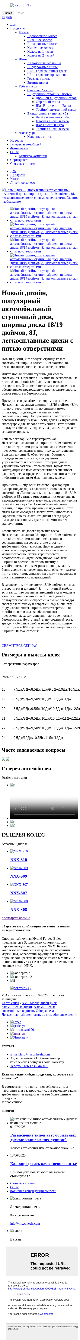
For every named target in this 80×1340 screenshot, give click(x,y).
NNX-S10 (18, 859)
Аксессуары (27, 133)
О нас (14, 152)
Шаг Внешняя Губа (50, 125)
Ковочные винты (39, 136)
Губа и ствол (28, 86)
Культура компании (33, 156)
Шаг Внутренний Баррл (53, 105)
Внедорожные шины (42, 67)
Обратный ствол (48, 102)
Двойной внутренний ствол (56, 98)
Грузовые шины (39, 78)
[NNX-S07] (19, 884)
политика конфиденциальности (33, 1191)
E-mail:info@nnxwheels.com (30, 1054)
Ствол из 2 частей (40, 90)
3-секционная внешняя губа (47, 113)
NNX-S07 (18, 893)
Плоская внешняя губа (52, 121)
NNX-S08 (18, 909)
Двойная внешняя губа (52, 117)
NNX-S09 (18, 876)
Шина (23, 59)
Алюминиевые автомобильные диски (28, 1009)
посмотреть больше (16, 918)
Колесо (24, 32)
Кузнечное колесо (40, 47)
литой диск (48, 1003)
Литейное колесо (39, 40)
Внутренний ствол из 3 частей (49, 94)
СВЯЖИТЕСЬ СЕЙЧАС (19, 645)
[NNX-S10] (19, 851)
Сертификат (19, 160)
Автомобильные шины (44, 63)
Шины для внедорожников (47, 74)
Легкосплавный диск (17, 1014)
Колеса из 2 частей (40, 55)
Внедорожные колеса (42, 44)
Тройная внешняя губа (52, 129)
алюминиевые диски (17, 1007)
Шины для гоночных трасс (47, 71)
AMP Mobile (30, 1003)
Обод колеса (45, 1011)
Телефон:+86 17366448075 (29, 1066)
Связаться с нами (22, 163)
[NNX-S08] (19, 901)
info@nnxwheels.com (25, 1223)
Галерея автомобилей (25, 144)
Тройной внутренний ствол (56, 109)
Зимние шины (37, 82)
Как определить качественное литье (43, 1163)
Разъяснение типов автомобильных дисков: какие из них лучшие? (43, 1137)
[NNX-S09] (19, 868)
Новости (16, 140)
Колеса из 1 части (40, 51)
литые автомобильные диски (55, 1014)
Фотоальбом (19, 148)
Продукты (17, 28)
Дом (13, 24)
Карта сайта (10, 1003)
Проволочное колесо (42, 36)
